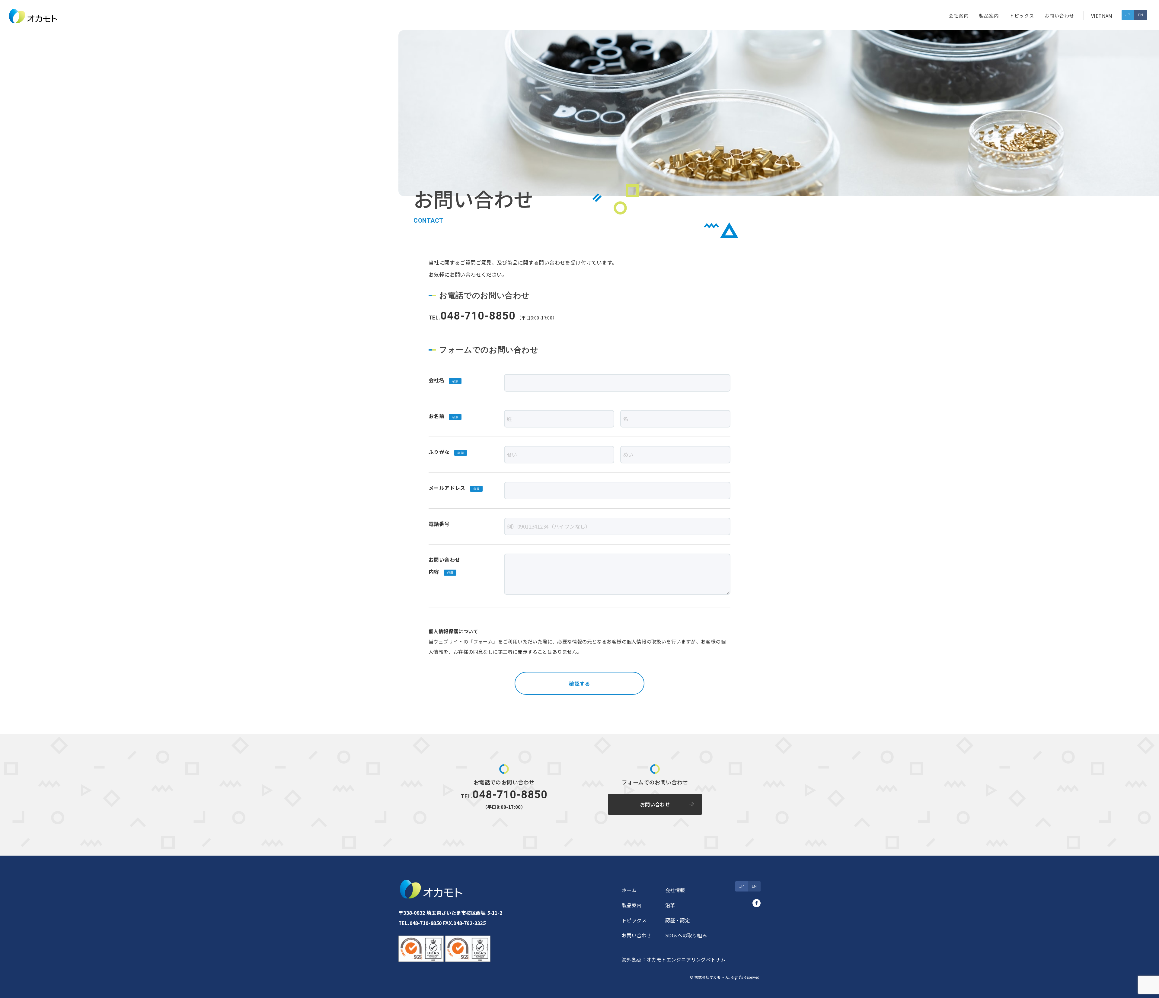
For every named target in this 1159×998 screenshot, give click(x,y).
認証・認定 (677, 920)
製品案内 (989, 15)
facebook (756, 903)
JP (1127, 15)
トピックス (1021, 15)
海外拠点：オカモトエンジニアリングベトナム (674, 959)
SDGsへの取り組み (686, 935)
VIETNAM (1102, 15)
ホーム (629, 890)
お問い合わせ (1059, 15)
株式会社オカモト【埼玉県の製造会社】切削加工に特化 (33, 16)
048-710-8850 (472, 315)
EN (1140, 15)
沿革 (670, 905)
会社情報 (675, 890)
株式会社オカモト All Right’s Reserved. (727, 977)
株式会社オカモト (431, 889)
